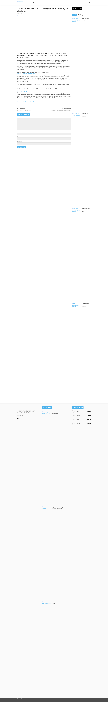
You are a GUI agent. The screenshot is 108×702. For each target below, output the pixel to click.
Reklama (85, 699)
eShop (70, 3)
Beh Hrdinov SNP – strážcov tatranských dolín (86, 210)
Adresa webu (19, 141)
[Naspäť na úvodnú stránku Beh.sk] (23, 1)
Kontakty (89, 699)
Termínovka (38, 3)
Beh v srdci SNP (85, 18)
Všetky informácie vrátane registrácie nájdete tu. (26, 101)
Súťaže (50, 3)
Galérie (60, 3)
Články (65, 3)
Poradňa (55, 3)
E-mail (18, 136)
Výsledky (45, 3)
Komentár (19, 117)
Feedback (106, 321)
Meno (18, 131)
